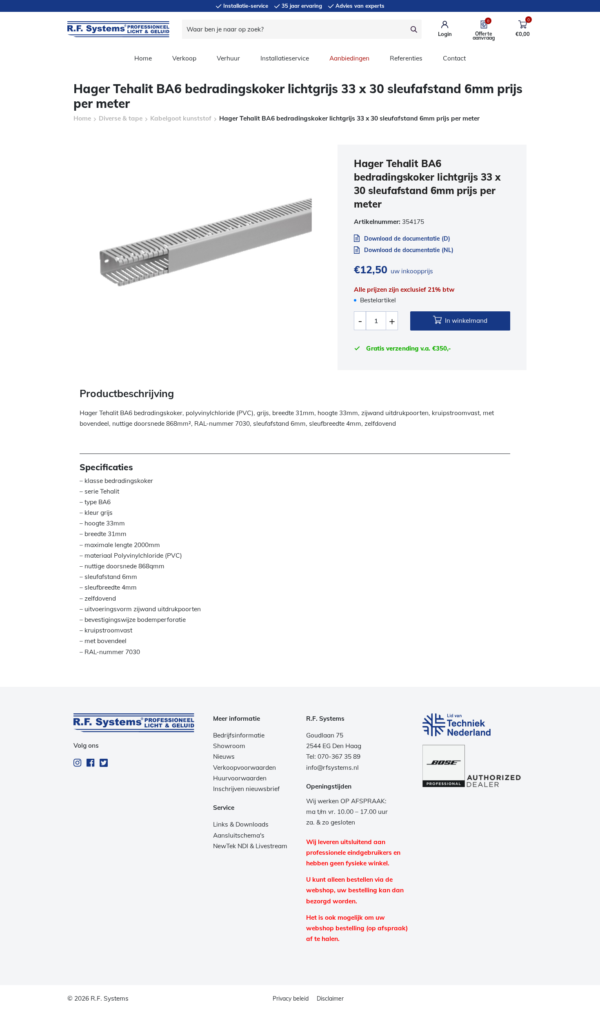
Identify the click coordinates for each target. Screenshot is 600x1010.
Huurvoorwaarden (240, 778)
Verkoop (184, 58)
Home (143, 58)
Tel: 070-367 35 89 (333, 756)
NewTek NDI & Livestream (250, 846)
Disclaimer (330, 998)
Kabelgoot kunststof (180, 118)
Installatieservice (284, 58)
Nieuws (224, 756)
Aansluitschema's (238, 835)
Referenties (406, 58)
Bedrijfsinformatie (238, 735)
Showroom (229, 746)
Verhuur (228, 58)
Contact (454, 58)
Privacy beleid (291, 998)
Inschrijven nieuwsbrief (246, 789)
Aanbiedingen (349, 58)
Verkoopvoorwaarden (244, 767)
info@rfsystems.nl (332, 767)
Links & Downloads (241, 824)
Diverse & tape (120, 118)
